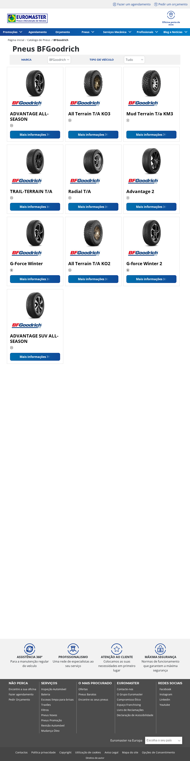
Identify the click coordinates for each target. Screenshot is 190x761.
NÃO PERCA (18, 683)
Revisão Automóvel (53, 725)
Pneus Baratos (87, 694)
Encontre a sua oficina (22, 689)
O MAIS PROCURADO (95, 683)
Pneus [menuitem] (86, 32)
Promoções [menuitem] (11, 32)
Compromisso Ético (129, 699)
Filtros (45, 710)
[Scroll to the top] (180, 753)
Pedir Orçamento (19, 699)
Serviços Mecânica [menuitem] (115, 32)
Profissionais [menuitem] (146, 32)
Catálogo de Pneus (38, 40)
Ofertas (83, 689)
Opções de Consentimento (158, 752)
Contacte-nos (125, 689)
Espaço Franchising (129, 704)
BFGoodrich (60, 40)
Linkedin (165, 699)
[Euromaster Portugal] (26, 18)
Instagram (166, 694)
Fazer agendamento (21, 694)
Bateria (45, 694)
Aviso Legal (111, 752)
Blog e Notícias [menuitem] (173, 32)
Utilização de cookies (88, 752)
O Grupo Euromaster (130, 694)
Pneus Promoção (51, 720)
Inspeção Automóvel (53, 689)
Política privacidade (43, 752)
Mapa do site (130, 752)
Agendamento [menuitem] (38, 32)
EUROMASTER (128, 683)
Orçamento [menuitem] (62, 32)
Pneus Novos (49, 715)
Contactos (21, 752)
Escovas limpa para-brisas (57, 699)
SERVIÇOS (49, 683)
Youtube (165, 704)
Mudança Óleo (50, 730)
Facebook (165, 689)
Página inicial (16, 40)
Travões (46, 704)
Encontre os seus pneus (93, 699)
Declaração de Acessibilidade (135, 715)
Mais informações (33, 135)
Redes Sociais (170, 683)
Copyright (65, 752)
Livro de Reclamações (130, 710)
